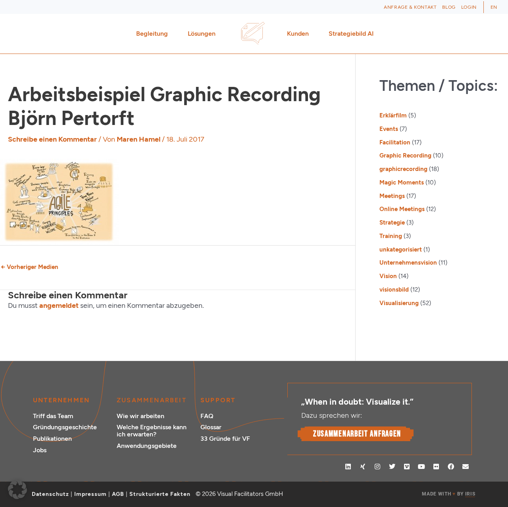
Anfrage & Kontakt (410, 7)
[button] (17, 489)
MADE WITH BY (448, 494)
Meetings (392, 196)
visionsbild (394, 289)
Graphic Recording (405, 155)
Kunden (298, 33)
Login (469, 7)
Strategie (392, 222)
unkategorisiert (400, 249)
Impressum (90, 494)
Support (217, 400)
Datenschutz (50, 494)
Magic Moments (401, 182)
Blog (448, 7)
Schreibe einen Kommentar (52, 139)
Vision (388, 276)
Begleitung (152, 33)
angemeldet (59, 305)
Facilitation (394, 142)
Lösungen (202, 33)
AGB (118, 494)
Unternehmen (61, 400)
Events (388, 129)
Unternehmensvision (408, 262)
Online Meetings (402, 209)
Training (390, 236)
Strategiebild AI (351, 33)
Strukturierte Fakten (159, 494)
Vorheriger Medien (29, 267)
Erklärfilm (393, 115)
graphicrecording (403, 169)
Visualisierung (399, 303)
